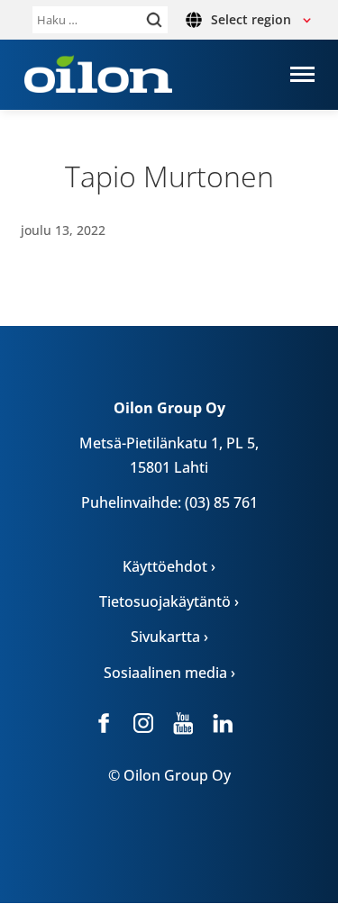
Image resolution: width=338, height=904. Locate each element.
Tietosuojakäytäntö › (169, 601)
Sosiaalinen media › (169, 673)
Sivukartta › (169, 636)
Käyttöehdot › (169, 566)
